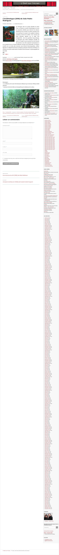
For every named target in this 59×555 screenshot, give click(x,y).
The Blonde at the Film (48, 209)
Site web (5, 152)
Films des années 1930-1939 (50, 140)
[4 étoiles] (12, 57)
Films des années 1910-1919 (49, 138)
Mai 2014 (46, 381)
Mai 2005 (46, 501)
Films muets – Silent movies (49, 177)
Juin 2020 (46, 299)
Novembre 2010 (47, 428)
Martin (46, 92)
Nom (4, 141)
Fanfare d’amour (48, 59)
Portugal (26, 113)
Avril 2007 (46, 476)
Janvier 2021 (47, 291)
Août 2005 (46, 498)
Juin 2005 (46, 500)
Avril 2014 (46, 382)
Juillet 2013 (47, 392)
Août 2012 (46, 404)
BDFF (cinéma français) (48, 202)
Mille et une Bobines (47, 190)
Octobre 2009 (47, 442)
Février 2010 (47, 438)
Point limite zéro (51, 97)
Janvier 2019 (47, 318)
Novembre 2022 (47, 267)
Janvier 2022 (47, 278)
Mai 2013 (46, 394)
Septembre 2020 (48, 296)
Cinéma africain (47, 120)
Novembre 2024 (47, 240)
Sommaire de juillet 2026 (49, 57)
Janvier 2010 (47, 439)
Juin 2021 (46, 286)
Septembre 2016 (47, 349)
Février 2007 (47, 478)
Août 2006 (46, 485)
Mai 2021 (46, 287)
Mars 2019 (46, 316)
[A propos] (51, 516)
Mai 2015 (46, 367)
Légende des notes (48, 162)
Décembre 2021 (47, 279)
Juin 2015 (46, 366)
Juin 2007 (46, 473)
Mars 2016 (46, 356)
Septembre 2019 (47, 309)
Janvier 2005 (47, 506)
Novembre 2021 (47, 280)
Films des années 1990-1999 (50, 147)
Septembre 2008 (48, 457)
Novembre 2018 (47, 320)
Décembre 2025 (47, 225)
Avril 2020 (46, 301)
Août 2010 (46, 431)
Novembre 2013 (47, 387)
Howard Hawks (47, 159)
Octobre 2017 (47, 335)
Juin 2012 (46, 406)
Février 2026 (47, 223)
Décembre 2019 (47, 306)
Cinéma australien (48, 124)
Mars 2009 (47, 450)
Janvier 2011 (47, 425)
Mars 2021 (46, 289)
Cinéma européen (20, 112)
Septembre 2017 (47, 336)
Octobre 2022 (47, 268)
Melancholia (52, 110)
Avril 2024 (46, 248)
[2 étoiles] (9, 57)
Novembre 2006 (47, 481)
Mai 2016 (46, 354)
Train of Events (47, 65)
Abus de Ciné (46, 173)
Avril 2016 (46, 355)
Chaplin (46, 151)
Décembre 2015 (47, 359)
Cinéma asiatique (48, 123)
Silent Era (45, 211)
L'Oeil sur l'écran (9, 8)
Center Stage (47, 83)
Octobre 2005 (47, 496)
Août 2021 (46, 283)
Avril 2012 (46, 409)
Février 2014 (47, 384)
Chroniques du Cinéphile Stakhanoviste (51, 195)
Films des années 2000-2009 (50, 148)
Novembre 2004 (47, 508)
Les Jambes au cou (48, 46)
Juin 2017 (46, 339)
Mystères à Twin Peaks (49, 76)
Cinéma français (47, 128)
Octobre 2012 (47, 402)
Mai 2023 (46, 260)
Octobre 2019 (47, 308)
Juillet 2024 (47, 244)
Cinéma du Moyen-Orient (49, 132)
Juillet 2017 (47, 338)
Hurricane (46, 84)
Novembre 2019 (47, 307)
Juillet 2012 (47, 405)
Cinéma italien (47, 130)
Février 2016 (47, 357)
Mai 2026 (46, 220)
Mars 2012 (46, 410)
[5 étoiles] (13, 57)
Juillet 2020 (47, 298)
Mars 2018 (46, 329)
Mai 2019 (46, 314)
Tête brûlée (47, 58)
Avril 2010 (46, 435)
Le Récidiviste (47, 49)
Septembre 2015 (47, 363)
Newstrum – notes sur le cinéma (49, 183)
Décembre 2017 (47, 333)
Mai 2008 (46, 461)
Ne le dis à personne (52, 95)
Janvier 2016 (47, 358)
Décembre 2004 (47, 507)
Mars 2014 (46, 383)
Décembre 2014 (47, 373)
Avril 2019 (46, 315)
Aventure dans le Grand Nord (50, 54)
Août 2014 (46, 377)
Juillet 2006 (47, 486)
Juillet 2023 (47, 258)
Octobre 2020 (47, 295)
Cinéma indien (47, 129)
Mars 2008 (47, 463)
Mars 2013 (46, 396)
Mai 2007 (46, 475)
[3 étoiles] (10, 57)
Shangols (45, 197)
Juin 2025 (46, 232)
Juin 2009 (46, 447)
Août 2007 (46, 471)
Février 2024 (47, 250)
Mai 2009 (46, 448)
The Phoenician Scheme (49, 67)
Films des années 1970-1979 (50, 144)
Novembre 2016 (47, 347)
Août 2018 (46, 324)
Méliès (46, 150)
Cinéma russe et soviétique (49, 134)
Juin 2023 (46, 259)
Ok (57, 14)
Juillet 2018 (47, 325)
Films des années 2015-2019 (29, 112)
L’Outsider (47, 86)
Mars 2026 (47, 222)
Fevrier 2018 (47, 330)
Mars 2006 (47, 490)
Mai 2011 (46, 421)
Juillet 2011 (47, 419)
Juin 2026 (46, 219)
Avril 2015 (46, 368)
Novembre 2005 (47, 495)
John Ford (46, 157)
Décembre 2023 (47, 252)
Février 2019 (47, 317)
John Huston (47, 160)
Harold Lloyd (47, 153)
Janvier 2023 (47, 264)
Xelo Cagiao (14, 59)
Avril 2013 (46, 395)
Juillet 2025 (47, 231)
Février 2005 (47, 505)
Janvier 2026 (47, 224)
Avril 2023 (46, 261)
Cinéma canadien (48, 125)
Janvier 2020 (47, 305)
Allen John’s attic (47, 192)
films (4, 112)
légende (12, 113)
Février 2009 (47, 451)
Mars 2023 (46, 262)
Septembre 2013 (47, 390)
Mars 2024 (47, 249)
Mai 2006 (46, 488)
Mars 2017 (46, 343)
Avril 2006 (46, 489)
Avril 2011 (46, 422)
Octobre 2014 (47, 375)
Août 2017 (46, 337)
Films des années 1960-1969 (50, 143)
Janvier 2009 (47, 452)
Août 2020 (46, 297)
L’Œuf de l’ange (47, 53)
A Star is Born (47, 40)
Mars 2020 (47, 302)
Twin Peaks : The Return (49, 72)
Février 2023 (47, 263)
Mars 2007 (47, 477)
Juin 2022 (46, 272)
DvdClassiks (46, 171)
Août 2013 (46, 391)
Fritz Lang (46, 154)
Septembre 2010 (47, 430)
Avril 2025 (46, 234)
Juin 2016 (46, 353)
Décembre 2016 (47, 346)
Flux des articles (48, 539)
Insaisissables (47, 44)
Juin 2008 (46, 460)
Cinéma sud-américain (49, 135)
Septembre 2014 (47, 376)
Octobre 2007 (47, 469)
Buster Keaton (47, 152)
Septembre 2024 (48, 242)
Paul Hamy (9, 59)
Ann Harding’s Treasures (48, 175)
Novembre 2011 (47, 414)
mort (16, 113)
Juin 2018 (46, 326)
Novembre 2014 (47, 374)
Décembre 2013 (47, 386)
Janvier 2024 (47, 251)
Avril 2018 (46, 328)
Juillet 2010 (47, 432)
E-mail (5, 146)
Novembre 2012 (47, 401)
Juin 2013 (46, 393)
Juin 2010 (46, 433)
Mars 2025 (46, 235)
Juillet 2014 (47, 378)
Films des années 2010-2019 (50, 149)
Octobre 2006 (47, 482)
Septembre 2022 (47, 269)
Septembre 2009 (48, 443)
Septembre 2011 (47, 416)
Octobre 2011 (47, 415)
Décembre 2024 (47, 239)
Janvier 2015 (47, 372)
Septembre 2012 (47, 403)
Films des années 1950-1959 (50, 142)
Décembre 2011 (47, 413)
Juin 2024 (46, 245)
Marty (46, 62)
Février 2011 (47, 424)
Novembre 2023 (47, 253)
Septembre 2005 (48, 497)
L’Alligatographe (47, 200)
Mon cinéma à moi (47, 181)
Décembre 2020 (47, 292)
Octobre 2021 (47, 281)
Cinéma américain (48, 121)
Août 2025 (46, 230)
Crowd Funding (47, 163)
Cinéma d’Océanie (48, 133)
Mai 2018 (46, 327)
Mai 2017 (46, 340)
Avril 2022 (46, 274)
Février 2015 (47, 371)
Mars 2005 (47, 504)
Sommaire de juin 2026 (49, 82)
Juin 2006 (46, 487)
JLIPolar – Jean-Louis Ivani (49, 206)
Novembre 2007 (47, 468)
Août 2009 (46, 444)
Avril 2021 (46, 288)
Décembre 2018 (47, 319)
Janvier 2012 (47, 412)
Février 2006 (47, 491)
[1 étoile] (8, 57)
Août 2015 (46, 364)
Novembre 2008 (47, 454)
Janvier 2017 (47, 345)
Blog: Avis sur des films (48, 187)
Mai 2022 (46, 273)
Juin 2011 (46, 420)
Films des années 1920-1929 (50, 139)
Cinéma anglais (47, 122)
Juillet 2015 (47, 365)
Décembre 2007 (47, 467)
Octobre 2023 (47, 254)
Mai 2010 (46, 434)
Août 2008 (46, 458)
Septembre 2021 (47, 282)
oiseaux (18, 113)
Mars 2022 (46, 276)
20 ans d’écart (51, 99)
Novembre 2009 (47, 441)
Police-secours (47, 48)
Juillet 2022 (47, 271)
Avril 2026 (46, 221)
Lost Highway (47, 63)
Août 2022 (46, 270)
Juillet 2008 (47, 459)
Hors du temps (47, 56)
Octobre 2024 (47, 241)
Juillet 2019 (47, 311)
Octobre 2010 (47, 429)
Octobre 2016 (47, 348)
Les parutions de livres (49, 166)
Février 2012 (47, 411)
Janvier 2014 (47, 385)
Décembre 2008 (47, 453)
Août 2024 (46, 243)
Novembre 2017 (47, 334)
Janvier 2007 (47, 479)
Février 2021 (47, 290)
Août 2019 (46, 310)
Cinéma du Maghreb (48, 131)
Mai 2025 (46, 233)
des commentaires (49, 540)
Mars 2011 (46, 423)
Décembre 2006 (47, 480)
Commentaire (6, 125)
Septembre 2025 (47, 229)
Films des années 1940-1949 (50, 141)
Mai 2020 (46, 300)
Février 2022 (47, 277)
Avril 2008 (46, 462)
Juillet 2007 (47, 472)
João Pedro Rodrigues (26, 60)
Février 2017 (47, 344)
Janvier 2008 (47, 466)
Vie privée (46, 85)
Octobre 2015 (47, 362)
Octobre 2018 (47, 321)
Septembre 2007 (48, 470)
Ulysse (46, 45)
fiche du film (9, 60)
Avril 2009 (46, 449)
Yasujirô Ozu (47, 161)
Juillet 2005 (47, 499)
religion (29, 113)
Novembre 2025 (47, 226)
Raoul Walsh (47, 158)
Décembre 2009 (47, 440)
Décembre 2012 (47, 400)
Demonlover (47, 64)
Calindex (45, 204)
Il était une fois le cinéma (48, 185)
